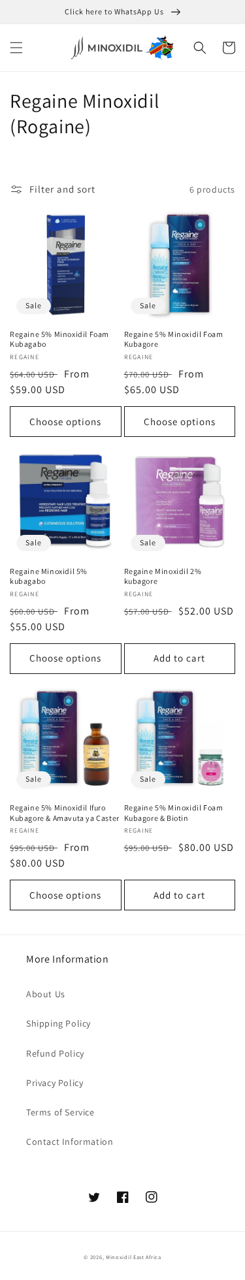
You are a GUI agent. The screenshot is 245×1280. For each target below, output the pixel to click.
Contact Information (69, 1141)
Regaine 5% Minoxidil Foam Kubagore (173, 339)
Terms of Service (60, 1112)
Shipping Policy (58, 1023)
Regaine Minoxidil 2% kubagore (163, 576)
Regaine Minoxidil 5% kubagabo (49, 576)
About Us (45, 994)
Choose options (65, 421)
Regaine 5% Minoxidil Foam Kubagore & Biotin (173, 813)
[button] (16, 47)
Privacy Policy (54, 1083)
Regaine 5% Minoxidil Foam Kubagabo (59, 339)
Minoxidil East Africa (133, 1256)
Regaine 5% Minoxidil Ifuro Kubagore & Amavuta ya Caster (65, 813)
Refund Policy (55, 1053)
